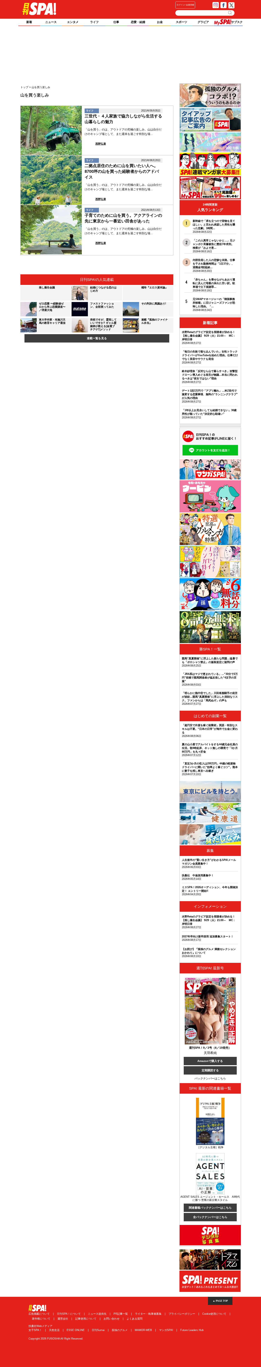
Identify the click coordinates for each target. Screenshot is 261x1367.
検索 (230, 13)
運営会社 (63, 1318)
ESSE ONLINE (76, 1330)
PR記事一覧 (121, 1313)
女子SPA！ (36, 1330)
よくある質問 (135, 1318)
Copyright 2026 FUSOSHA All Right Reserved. (56, 1338)
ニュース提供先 (97, 1313)
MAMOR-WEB (144, 1330)
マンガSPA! (166, 1330)
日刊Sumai (98, 1330)
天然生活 (54, 1330)
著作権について (41, 1318)
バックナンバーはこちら (210, 1078)
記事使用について (86, 1318)
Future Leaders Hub (191, 1330)
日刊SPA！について (69, 1313)
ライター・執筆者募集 (148, 1313)
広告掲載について (40, 1313)
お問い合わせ (112, 1318)
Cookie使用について (214, 1313)
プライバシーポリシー (182, 1313)
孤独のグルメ (120, 1330)
